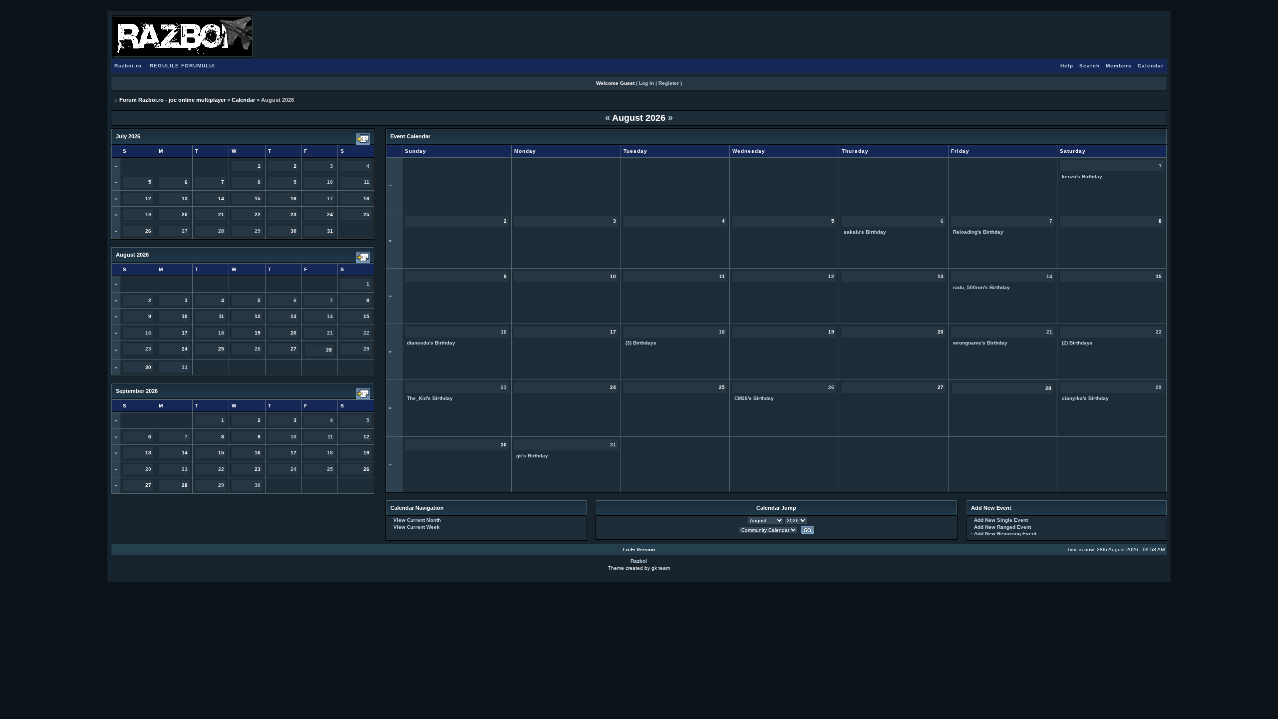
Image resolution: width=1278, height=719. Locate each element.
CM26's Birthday (754, 398)
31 (185, 367)
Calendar (1151, 65)
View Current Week (416, 527)
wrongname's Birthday (980, 343)
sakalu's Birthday (865, 232)
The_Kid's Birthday (430, 398)
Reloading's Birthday (978, 232)
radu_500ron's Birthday (981, 287)
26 (258, 349)
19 (148, 214)
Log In (646, 83)
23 (148, 349)
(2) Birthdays (1077, 343)
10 (330, 182)
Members (1119, 65)
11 (366, 182)
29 (258, 231)
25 (330, 469)
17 (330, 198)
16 (148, 333)
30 (258, 485)
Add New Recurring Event (1005, 533)
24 (294, 469)
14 (330, 316)
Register (668, 83)
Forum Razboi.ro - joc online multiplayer (172, 100)
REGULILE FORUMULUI (182, 65)
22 (366, 333)
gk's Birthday (532, 455)
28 (221, 231)
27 (185, 231)
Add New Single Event (1001, 520)
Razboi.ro (128, 65)
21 (330, 333)
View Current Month (417, 520)
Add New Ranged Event (1002, 527)
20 (148, 469)
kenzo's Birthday (1082, 176)
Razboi (639, 561)
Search (1089, 65)
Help (1066, 65)
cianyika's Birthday (1085, 398)
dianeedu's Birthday (431, 343)
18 (221, 333)
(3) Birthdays (641, 343)
